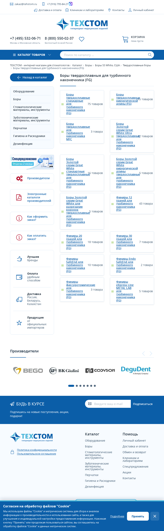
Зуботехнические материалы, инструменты (31, 119)
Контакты (118, 10)
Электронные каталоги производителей (37, 197)
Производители (37, 178)
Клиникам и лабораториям (87, 10)
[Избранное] (82, 39)
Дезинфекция (22, 144)
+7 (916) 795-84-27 (57, 4)
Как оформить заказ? (37, 218)
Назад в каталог (35, 77)
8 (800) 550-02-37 (59, 38)
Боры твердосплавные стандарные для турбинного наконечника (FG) (75, 104)
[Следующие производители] (151, 353)
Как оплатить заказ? (36, 237)
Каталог (77, 65)
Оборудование (23, 91)
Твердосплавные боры (137, 65)
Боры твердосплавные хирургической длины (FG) (125, 99)
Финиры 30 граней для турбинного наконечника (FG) (125, 242)
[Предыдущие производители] (143, 353)
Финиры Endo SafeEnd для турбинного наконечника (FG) (126, 265)
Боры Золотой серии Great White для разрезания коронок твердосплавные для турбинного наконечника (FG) (76, 211)
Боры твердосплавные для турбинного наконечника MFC (77, 131)
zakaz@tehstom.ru (26, 4)
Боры (88, 65)
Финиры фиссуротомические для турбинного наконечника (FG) (77, 289)
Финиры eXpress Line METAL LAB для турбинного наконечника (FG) (125, 291)
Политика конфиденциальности (37, 450)
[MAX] (71, 4)
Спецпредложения (135, 466)
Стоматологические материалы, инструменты (31, 108)
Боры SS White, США (107, 65)
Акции (127, 472)
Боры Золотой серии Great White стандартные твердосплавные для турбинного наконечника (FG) (75, 173)
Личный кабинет (143, 10)
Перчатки (20, 128)
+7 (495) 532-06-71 (25, 38)
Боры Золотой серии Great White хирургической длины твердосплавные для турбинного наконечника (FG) (126, 173)
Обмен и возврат (134, 452)
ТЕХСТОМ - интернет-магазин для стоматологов (39, 65)
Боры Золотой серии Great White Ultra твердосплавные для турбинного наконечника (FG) (125, 136)
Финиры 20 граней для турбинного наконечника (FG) (75, 242)
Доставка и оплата (50, 10)
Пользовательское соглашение (36, 453)
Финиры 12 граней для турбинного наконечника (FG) (125, 203)
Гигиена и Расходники (29, 136)
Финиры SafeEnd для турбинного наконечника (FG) (75, 265)
